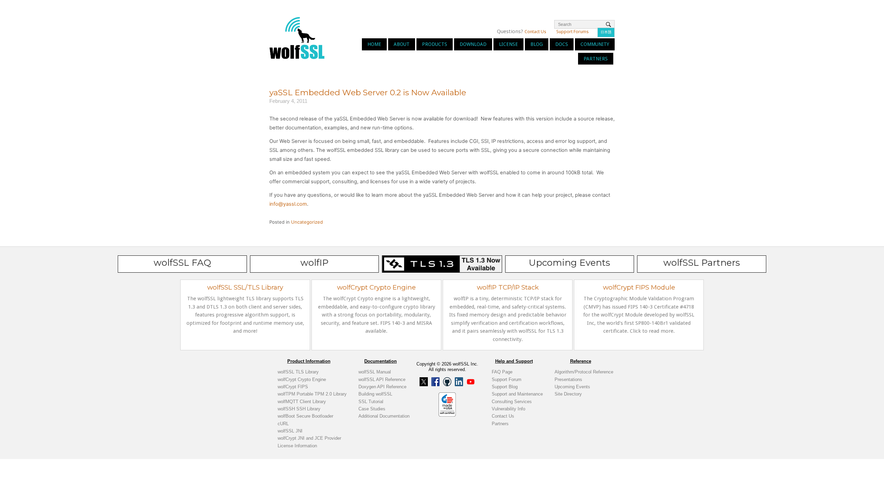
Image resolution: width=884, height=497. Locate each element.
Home (374, 44)
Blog (536, 44)
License (508, 44)
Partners (596, 58)
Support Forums (572, 31)
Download (473, 44)
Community (594, 44)
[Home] (297, 37)
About (402, 44)
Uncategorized (307, 222)
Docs (561, 44)
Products (434, 44)
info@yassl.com (288, 204)
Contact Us (535, 31)
